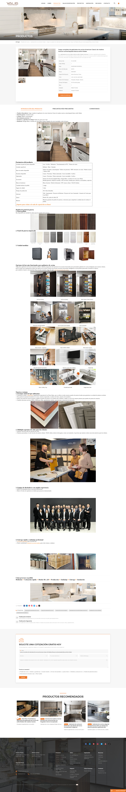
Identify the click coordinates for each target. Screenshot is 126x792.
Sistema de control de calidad (75, 763)
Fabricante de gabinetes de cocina (32, 610)
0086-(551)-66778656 (35, 774)
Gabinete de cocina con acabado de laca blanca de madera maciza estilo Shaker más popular (27, 720)
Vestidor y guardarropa (35, 671)
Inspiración (89, 3)
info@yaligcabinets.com (23, 771)
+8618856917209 (21, 774)
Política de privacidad (61, 784)
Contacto (107, 3)
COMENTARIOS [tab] (94, 109)
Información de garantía (73, 777)
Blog (99, 759)
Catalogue (100, 755)
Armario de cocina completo (61, 610)
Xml (67, 784)
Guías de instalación (102, 761)
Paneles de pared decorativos (90, 671)
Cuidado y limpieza (74, 774)
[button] (108, 717)
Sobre (49, 3)
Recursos (98, 3)
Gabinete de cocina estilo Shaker (38, 42)
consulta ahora (64, 95)
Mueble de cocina (25, 42)
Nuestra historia (73, 759)
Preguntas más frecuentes (73, 771)
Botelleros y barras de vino (77, 671)
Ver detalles (20, 726)
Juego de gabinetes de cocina (47, 610)
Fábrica (71, 757)
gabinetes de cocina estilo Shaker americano (78, 610)
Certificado (100, 757)
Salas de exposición (69, 3)
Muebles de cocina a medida (95, 610)
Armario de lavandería (56, 671)
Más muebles (39, 673)
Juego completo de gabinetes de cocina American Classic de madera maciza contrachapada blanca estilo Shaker (46, 652)
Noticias (100, 763)
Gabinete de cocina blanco (22, 612)
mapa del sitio (54, 784)
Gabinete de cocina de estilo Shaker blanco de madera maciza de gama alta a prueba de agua (51, 720)
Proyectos (80, 3)
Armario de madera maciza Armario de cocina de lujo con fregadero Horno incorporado (98, 720)
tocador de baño (45, 671)
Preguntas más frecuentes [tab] (63, 109)
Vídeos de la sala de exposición (88, 758)
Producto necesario (24, 669)
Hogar (43, 3)
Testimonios (72, 761)
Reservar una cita (102, 772)
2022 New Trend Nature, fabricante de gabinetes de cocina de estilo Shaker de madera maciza (75, 720)
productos (56, 3)
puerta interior (66, 671)
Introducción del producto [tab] (31, 109)
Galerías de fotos (88, 755)
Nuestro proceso (87, 771)
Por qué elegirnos (74, 755)
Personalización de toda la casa (27, 673)
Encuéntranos (101, 771)
